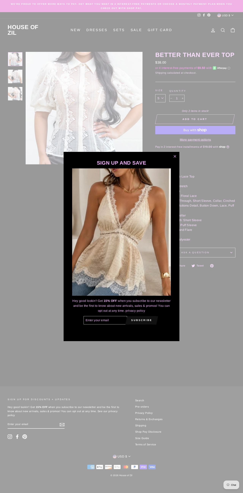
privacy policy (135, 310)
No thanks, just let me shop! (121, 329)
